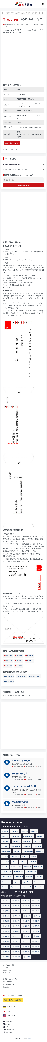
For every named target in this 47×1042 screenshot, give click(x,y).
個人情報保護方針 (8, 984)
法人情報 (6, 967)
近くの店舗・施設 (8, 965)
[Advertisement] (23, 57)
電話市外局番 (7, 970)
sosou (30, 1038)
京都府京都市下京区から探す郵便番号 (15, 169)
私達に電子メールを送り (13, 1000)
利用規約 (6, 987)
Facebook (8, 1021)
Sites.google (9, 1029)
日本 (8, 1011)
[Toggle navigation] (43, 3)
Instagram (8, 1032)
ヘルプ (5, 989)
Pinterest (8, 1027)
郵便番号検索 (23, 185)
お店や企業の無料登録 (10, 979)
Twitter (7, 1024)
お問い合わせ (7, 981)
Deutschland (10, 1007)
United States (10, 1015)
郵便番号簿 (6, 973)
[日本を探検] (23, 4)
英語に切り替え (11, 143)
